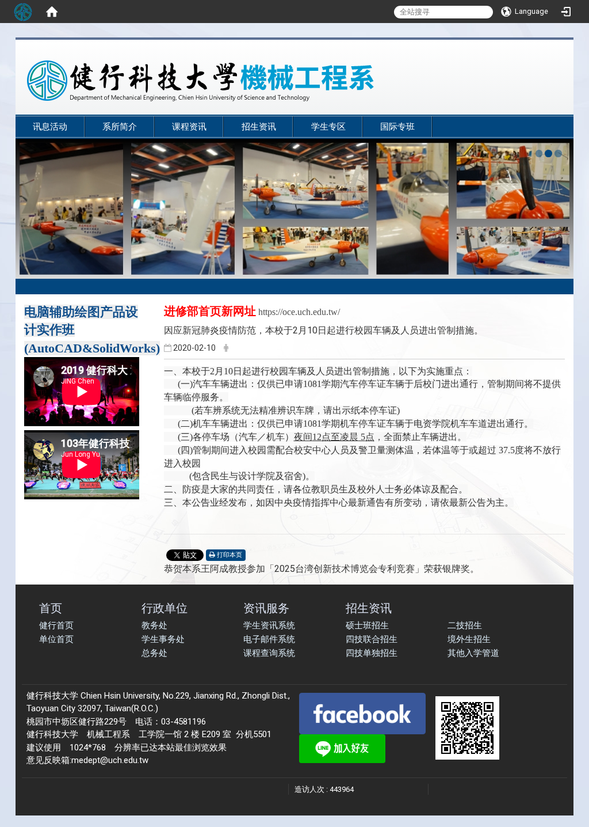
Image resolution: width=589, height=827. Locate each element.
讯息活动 (50, 127)
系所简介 (119, 127)
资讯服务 (266, 608)
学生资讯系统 (269, 625)
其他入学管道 (473, 653)
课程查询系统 (269, 653)
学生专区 (328, 127)
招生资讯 (259, 127)
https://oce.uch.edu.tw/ (299, 312)
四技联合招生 (371, 639)
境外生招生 (469, 639)
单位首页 (56, 639)
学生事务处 (163, 639)
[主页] (268, 80)
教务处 (154, 625)
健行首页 (56, 625)
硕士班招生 (367, 625)
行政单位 (164, 608)
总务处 (154, 653)
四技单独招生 (371, 653)
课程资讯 (189, 127)
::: (556, 110)
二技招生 (465, 625)
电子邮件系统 (269, 639)
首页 (50, 608)
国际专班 (397, 127)
